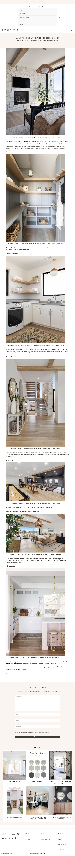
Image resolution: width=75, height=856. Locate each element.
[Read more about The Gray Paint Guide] (37, 765)
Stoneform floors (28, 143)
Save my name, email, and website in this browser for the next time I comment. (33, 732)
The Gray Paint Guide (37, 781)
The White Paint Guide (14, 781)
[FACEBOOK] (3, 838)
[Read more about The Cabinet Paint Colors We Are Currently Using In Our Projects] (37, 800)
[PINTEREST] (9, 838)
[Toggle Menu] (53, 10)
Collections (22, 13)
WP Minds (43, 853)
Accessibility (62, 849)
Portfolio (22, 20)
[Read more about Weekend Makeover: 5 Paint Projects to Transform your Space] (60, 765)
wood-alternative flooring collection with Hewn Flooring (23, 141)
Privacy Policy (62, 844)
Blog (21, 10)
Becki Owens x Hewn (13, 669)
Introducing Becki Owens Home (37, 1)
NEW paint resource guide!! (14, 817)
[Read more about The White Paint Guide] (14, 765)
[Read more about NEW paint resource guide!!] (14, 800)
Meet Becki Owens (63, 837)
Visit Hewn (9, 667)
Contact (21, 24)
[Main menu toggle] (72, 30)
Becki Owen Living (46, 839)
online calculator (12, 664)
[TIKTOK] (15, 838)
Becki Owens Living (24, 17)
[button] (59, 17)
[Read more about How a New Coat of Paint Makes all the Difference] (60, 800)
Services (60, 839)
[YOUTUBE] (12, 838)
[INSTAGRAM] (6, 838)
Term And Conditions (64, 847)
